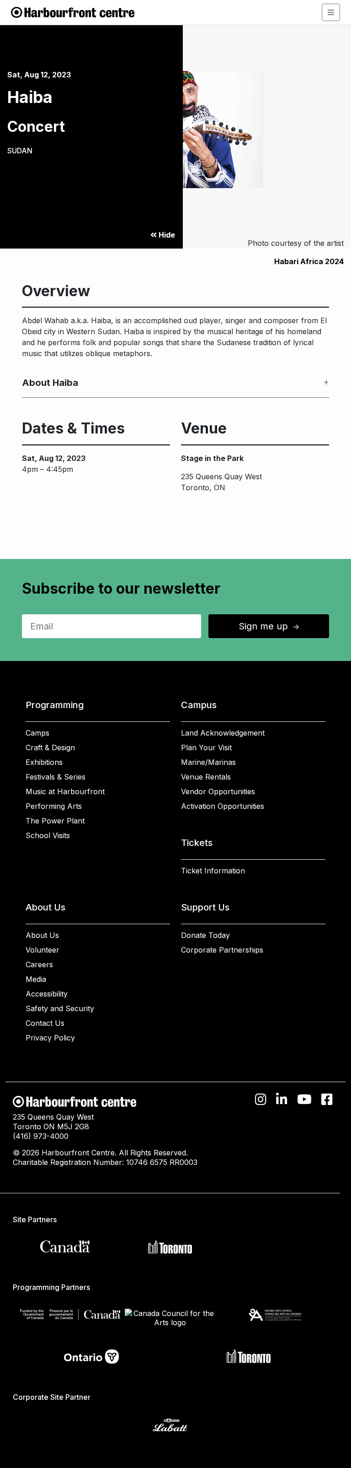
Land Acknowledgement (223, 732)
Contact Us (45, 1023)
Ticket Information (213, 870)
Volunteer (42, 949)
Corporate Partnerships (222, 949)
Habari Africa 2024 (309, 261)
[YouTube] (304, 1099)
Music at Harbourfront (65, 791)
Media (36, 979)
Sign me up (270, 626)
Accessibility (47, 993)
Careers (39, 964)
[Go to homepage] (72, 11)
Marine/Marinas (208, 762)
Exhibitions (44, 762)
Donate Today (205, 935)
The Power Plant (55, 820)
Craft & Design (50, 747)
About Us (42, 935)
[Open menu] (331, 12)
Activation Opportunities (222, 806)
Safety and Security (60, 1008)
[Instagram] (260, 1099)
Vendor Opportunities (218, 791)
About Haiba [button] (50, 382)
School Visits (48, 835)
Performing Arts (54, 806)
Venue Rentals (206, 776)
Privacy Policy (50, 1037)
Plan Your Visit (206, 747)
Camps (37, 732)
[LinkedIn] (281, 1099)
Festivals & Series (55, 776)
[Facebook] (327, 1099)
